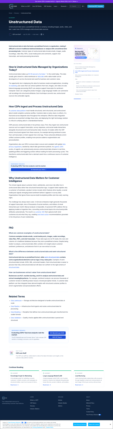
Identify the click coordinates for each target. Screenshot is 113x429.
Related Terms (79, 94)
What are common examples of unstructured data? (88, 82)
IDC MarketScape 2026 (38, 169)
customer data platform (18, 110)
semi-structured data (51, 257)
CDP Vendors (47, 6)
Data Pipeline (15, 306)
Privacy (88, 406)
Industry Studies (62, 403)
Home (10, 13)
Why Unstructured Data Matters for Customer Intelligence (87, 75)
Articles (60, 400)
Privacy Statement (38, 427)
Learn (55, 6)
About (88, 400)
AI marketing (13, 86)
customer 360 (40, 212)
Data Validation (16, 318)
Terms (88, 408)
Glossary (16, 13)
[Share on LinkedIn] (41, 34)
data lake (41, 76)
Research (63, 6)
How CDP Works (37, 6)
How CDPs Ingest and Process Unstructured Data (87, 71)
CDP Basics (33, 403)
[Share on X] (43, 34)
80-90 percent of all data (36, 74)
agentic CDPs (58, 146)
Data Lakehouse (16, 300)
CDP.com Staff (16, 34)
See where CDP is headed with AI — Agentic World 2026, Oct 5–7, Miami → (56, 1)
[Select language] (83, 6)
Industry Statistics (34, 408)
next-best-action (43, 214)
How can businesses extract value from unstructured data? (86, 90)
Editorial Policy (90, 403)
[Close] (110, 424)
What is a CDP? (25, 6)
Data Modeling (16, 312)
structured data (14, 267)
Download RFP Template (96, 6)
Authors (60, 406)
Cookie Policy (90, 411)
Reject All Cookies (94, 424)
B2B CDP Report (57, 337)
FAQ (76, 79)
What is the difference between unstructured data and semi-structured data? (88, 86)
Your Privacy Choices (92, 414)
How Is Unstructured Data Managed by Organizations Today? (85, 67)
